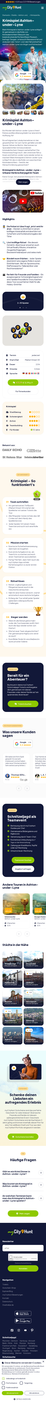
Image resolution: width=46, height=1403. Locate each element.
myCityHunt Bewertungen (12, 1295)
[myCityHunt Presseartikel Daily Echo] (12, 450)
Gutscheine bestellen (24, 1137)
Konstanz (27, 1353)
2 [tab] (23, 307)
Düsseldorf (22, 1346)
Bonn (14, 1348)
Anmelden (23, 1268)
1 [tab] (20, 307)
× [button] (43, 1362)
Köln (16, 1343)
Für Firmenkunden (23, 391)
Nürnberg (31, 1343)
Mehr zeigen (23, 182)
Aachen (17, 1351)
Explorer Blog (7, 1291)
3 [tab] (26, 307)
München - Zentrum (10, 1341)
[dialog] (23, 1381)
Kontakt (5, 1298)
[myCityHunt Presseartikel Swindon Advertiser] (34, 457)
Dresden (25, 1351)
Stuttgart (6, 1348)
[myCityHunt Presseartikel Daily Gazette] (34, 451)
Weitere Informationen (20, 1374)
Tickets (5, 1284)
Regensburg (7, 1351)
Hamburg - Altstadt (27, 1341)
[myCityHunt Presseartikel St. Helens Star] (12, 457)
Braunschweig (8, 1353)
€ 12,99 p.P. (24, 382)
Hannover (31, 1348)
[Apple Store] (23, 1313)
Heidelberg (33, 1346)
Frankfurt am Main (9, 1346)
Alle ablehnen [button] (34, 1393)
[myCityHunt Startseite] (14, 8)
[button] (23, 1399)
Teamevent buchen (23, 860)
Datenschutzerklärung (23, 1263)
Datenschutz (7, 1302)
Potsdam (34, 1351)
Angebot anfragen (23, 869)
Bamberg (21, 1348)
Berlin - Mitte (7, 1343)
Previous (18, 788)
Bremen (18, 1353)
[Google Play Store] (23, 1320)
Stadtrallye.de (8, 1305)
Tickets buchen (24, 704)
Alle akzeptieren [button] (12, 1393)
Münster (23, 1343)
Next (27, 788)
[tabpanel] (23, 299)
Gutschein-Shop (9, 1288)
